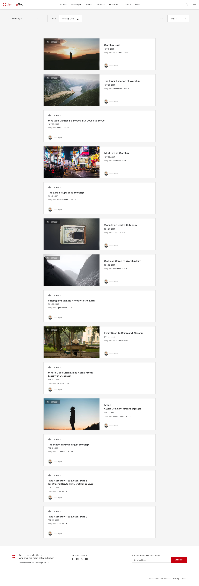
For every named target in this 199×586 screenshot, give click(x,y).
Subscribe (179, 560)
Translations (153, 578)
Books (88, 4)
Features (113, 4)
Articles (63, 4)
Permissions (166, 578)
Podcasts (100, 4)
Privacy (176, 578)
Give (137, 4)
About (128, 4)
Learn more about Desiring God (32, 562)
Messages (76, 4)
